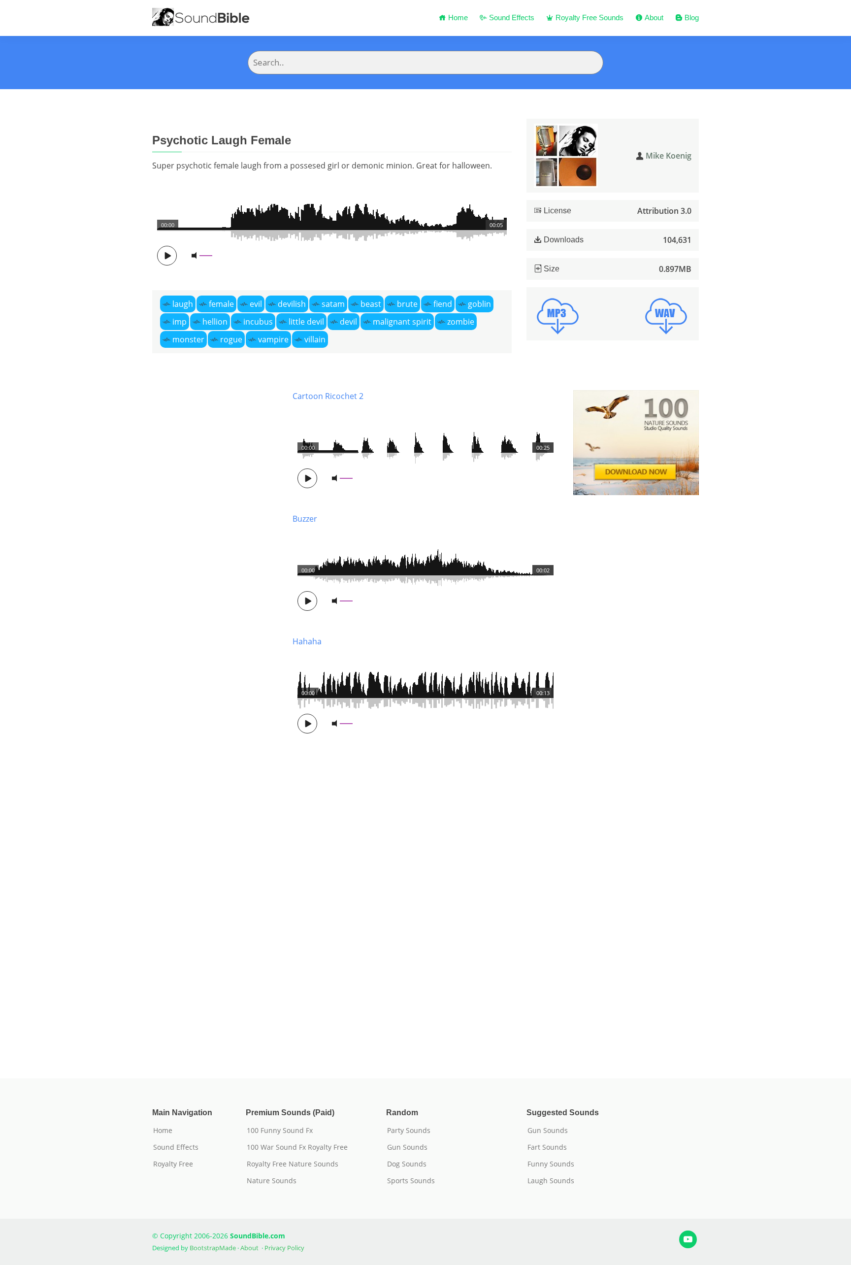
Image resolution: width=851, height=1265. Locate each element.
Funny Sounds (550, 1164)
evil (256, 304)
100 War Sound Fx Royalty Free (297, 1147)
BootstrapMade (213, 1247)
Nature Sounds (271, 1180)
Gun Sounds (407, 1147)
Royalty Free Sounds (588, 17)
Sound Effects (510, 17)
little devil (306, 321)
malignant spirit (402, 321)
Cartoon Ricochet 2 (328, 396)
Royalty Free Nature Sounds (292, 1164)
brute (407, 304)
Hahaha (307, 641)
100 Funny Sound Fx (280, 1130)
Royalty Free (173, 1164)
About (653, 17)
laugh (182, 304)
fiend (442, 304)
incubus (258, 321)
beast (370, 304)
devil (348, 321)
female (221, 304)
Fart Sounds (547, 1147)
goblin (479, 304)
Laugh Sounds (550, 1180)
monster (188, 339)
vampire (273, 339)
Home (457, 17)
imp (179, 321)
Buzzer (305, 518)
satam (333, 304)
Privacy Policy (284, 1247)
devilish (292, 304)
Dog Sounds (406, 1164)
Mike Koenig (668, 155)
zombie (460, 321)
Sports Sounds (411, 1180)
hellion (215, 321)
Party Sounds (408, 1130)
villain (315, 339)
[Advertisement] (215, 719)
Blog (691, 17)
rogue (231, 339)
